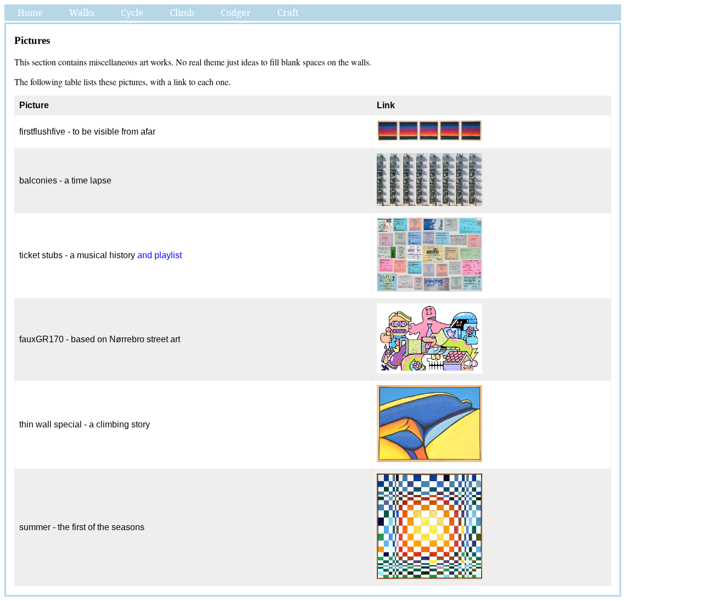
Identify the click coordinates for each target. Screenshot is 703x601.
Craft (288, 13)
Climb (182, 13)
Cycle (132, 13)
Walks (81, 13)
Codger (236, 13)
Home (30, 13)
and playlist (159, 255)
